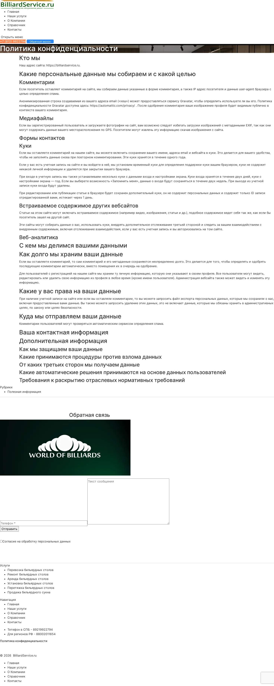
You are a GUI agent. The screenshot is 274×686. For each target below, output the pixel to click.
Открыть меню (11, 37)
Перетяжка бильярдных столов (30, 588)
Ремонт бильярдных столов (27, 574)
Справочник (16, 25)
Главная (13, 11)
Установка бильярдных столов (30, 583)
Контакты (14, 29)
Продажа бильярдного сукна (28, 592)
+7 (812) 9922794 (13, 41)
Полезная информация (24, 392)
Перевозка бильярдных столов (30, 570)
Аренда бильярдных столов (27, 579)
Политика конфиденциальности (23, 641)
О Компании (16, 20)
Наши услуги (16, 16)
